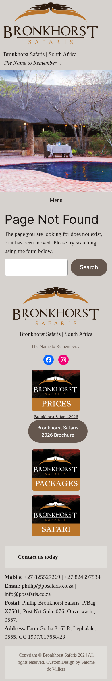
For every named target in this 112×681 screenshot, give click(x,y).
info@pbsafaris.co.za (28, 594)
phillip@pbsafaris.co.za (47, 586)
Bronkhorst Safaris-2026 (56, 416)
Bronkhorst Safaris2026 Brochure (57, 431)
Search (89, 267)
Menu (56, 200)
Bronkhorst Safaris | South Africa (39, 54)
